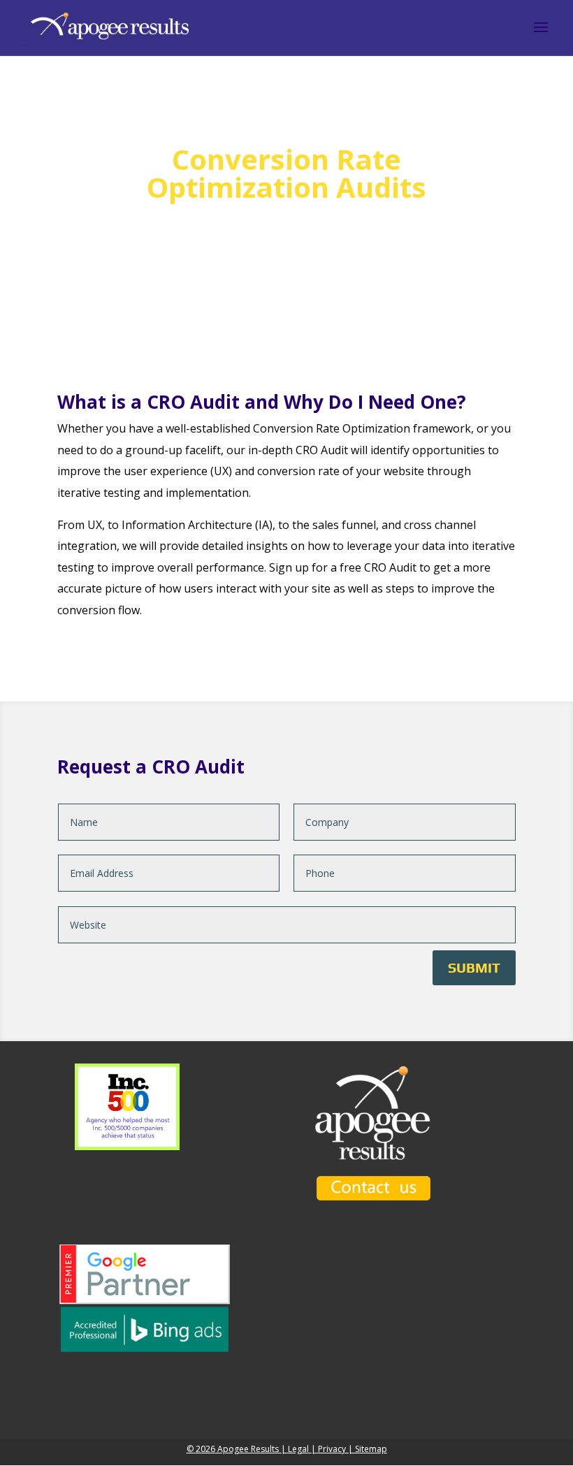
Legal (298, 1449)
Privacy (332, 1449)
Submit (474, 967)
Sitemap (371, 1449)
